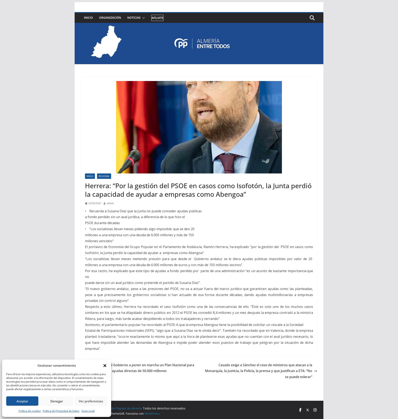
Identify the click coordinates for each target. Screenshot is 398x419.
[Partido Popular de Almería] (199, 25)
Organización (110, 18)
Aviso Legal (88, 411)
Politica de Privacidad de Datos (61, 411)
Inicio (88, 18)
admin (110, 203)
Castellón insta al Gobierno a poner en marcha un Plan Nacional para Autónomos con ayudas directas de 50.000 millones (140, 368)
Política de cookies (30, 411)
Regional (104, 176)
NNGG (90, 176)
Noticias (134, 18)
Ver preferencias (91, 401)
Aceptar (22, 401)
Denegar (56, 401)
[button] (105, 366)
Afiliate (157, 18)
